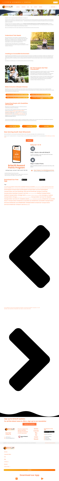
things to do (29, 197)
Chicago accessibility (30, 186)
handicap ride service (24, 191)
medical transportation (43, 193)
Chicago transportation (38, 186)
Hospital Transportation (31, 193)
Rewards (5, 464)
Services (5, 451)
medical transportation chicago (13, 195)
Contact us (6, 461)
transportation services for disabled (41, 197)
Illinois (36, 193)
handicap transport (36, 191)
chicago (23, 186)
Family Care (34, 13)
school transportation (25, 197)
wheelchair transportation (26, 202)
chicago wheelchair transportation (47, 186)
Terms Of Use (6, 466)
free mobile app (48, 135)
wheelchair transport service (17, 204)
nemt (24, 195)
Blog (5, 459)
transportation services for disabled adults (16, 199)
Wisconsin (28, 204)
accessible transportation (15, 186)
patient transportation (20, 197)
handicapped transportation (12, 189)
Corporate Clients (7, 454)
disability (9, 187)
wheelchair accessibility (37, 198)
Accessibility (6, 186)
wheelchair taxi (13, 202)
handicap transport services (20, 193)
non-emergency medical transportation (32, 195)
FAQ (5, 456)
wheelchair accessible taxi (24, 200)
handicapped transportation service (30, 189)
